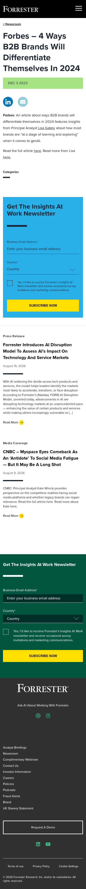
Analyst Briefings (14, 747)
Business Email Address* (22, 242)
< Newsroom (12, 24)
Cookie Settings (68, 866)
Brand (7, 802)
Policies (8, 784)
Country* (12, 262)
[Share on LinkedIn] (8, 102)
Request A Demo (43, 827)
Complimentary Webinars (20, 759)
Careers (8, 778)
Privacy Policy (41, 866)
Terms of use (16, 866)
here (37, 150)
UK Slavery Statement (18, 808)
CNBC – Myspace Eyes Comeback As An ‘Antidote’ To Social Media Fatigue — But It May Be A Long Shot (40, 458)
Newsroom (10, 753)
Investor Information (17, 771)
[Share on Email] (23, 102)
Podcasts (9, 790)
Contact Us (10, 765)
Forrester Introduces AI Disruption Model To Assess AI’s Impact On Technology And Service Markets (37, 351)
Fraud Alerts (11, 796)
